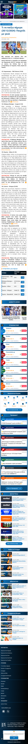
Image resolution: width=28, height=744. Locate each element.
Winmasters (9, 376)
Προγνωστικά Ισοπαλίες (6, 653)
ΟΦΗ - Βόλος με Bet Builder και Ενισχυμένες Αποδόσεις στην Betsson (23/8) (18, 519)
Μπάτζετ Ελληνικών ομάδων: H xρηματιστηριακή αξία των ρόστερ (19, 587)
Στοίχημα (3, 670)
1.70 (22, 290)
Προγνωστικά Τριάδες (6, 660)
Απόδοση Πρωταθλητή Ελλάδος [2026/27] (19, 562)
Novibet (8, 336)
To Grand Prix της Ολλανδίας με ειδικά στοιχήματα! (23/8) (19, 499)
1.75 (22, 277)
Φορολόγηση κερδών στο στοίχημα (17, 639)
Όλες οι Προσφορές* (12, 488)
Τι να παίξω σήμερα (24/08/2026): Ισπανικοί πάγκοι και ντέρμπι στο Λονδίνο (11, 318)
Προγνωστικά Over (5, 655)
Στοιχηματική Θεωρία (6, 675)
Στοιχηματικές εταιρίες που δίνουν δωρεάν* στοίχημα (18, 619)
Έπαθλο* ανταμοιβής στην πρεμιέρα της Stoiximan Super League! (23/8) (18, 512)
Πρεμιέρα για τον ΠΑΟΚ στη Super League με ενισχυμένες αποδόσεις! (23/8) (18, 506)
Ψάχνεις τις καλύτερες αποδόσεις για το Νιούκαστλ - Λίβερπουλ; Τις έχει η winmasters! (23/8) (18, 539)
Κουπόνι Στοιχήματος (6, 668)
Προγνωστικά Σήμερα (6, 650)
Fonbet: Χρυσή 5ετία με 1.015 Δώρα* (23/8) (18, 526)
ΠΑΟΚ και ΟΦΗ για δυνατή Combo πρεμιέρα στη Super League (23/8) (18, 532)
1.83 (22, 294)
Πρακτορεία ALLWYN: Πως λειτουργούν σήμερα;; (18, 575)
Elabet (7, 344)
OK (14, 737)
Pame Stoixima (6, 150)
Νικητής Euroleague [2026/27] (18, 555)
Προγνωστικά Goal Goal (6, 658)
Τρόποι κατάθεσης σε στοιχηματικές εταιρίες (17, 607)
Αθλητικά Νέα (4, 673)
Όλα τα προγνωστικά (12, 409)
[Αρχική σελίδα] (0, 21)
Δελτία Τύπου (4, 704)
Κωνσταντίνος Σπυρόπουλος (9, 37)
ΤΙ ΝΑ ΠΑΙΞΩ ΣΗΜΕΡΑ (5, 21)
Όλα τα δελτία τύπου (13, 543)
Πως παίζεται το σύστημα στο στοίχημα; (18, 632)
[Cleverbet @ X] (8, 711)
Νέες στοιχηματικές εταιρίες (18, 625)
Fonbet (8, 360)
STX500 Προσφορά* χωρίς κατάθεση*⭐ (12, 423)
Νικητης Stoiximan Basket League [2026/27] (17, 568)
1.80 (22, 282)
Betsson (8, 384)
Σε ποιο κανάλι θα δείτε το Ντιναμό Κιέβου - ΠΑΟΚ (18, 594)
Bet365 (8, 368)
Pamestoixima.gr (10, 352)
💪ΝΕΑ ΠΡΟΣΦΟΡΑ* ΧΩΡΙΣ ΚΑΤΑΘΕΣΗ (12, 463)
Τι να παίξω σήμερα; (5, 666)
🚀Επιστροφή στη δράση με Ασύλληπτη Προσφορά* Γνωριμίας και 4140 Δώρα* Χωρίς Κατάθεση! (13, 443)
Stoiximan (15, 101)
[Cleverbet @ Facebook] (3, 711)
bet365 (15, 223)
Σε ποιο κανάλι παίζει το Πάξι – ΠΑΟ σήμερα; (19, 600)
